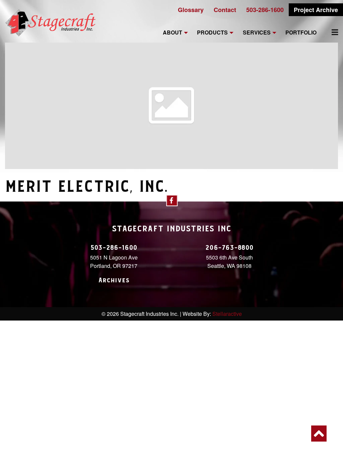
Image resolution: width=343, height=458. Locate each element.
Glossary (191, 9)
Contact (225, 9)
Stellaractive (227, 314)
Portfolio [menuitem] (301, 32)
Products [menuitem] (212, 32)
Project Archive (316, 9)
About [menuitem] (172, 32)
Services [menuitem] (257, 32)
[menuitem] (331, 32)
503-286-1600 (265, 9)
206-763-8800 (229, 247)
